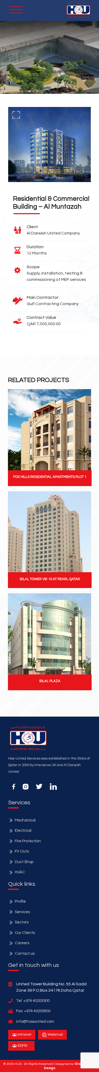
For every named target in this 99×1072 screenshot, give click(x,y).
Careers (22, 943)
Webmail (55, 1034)
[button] (78, 9)
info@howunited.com (35, 1022)
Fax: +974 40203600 (33, 1011)
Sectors (22, 922)
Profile (20, 901)
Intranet (24, 1034)
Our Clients (25, 933)
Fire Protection (28, 841)
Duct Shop (24, 862)
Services (22, 912)
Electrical (23, 831)
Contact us (25, 954)
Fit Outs (22, 851)
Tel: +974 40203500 (33, 1001)
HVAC (20, 872)
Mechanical (25, 820)
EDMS (22, 1045)
